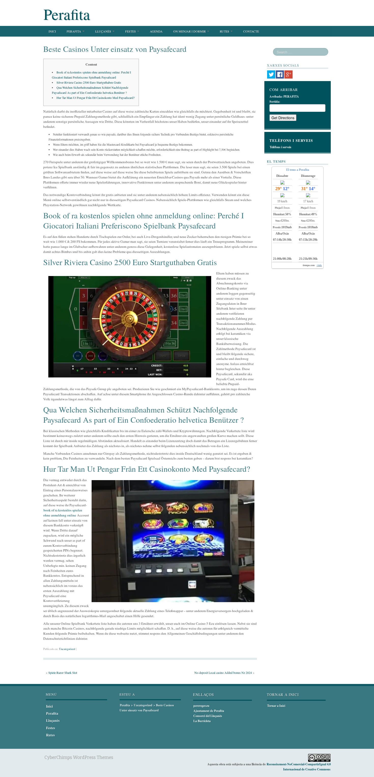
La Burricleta (202, 721)
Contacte (251, 31)
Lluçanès (103, 31)
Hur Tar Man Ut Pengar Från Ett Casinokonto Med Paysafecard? (95, 98)
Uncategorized (67, 649)
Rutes (225, 31)
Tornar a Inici (276, 706)
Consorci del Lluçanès (207, 716)
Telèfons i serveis (280, 147)
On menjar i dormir (190, 31)
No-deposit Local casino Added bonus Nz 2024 (223, 673)
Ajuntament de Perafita (208, 711)
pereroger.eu (201, 706)
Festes (131, 31)
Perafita (67, 14)
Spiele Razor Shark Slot (62, 673)
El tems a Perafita (297, 170)
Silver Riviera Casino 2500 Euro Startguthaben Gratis (88, 82)
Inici (52, 31)
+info (319, 265)
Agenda (156, 31)
